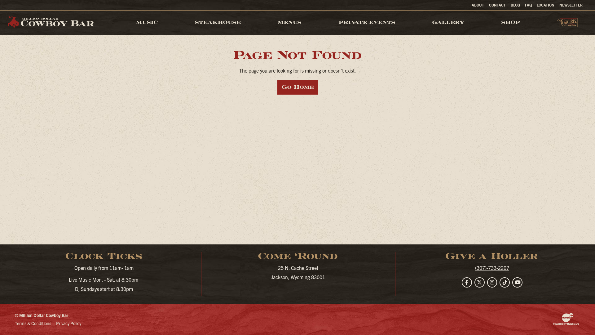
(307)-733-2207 (492, 268)
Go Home (298, 87)
